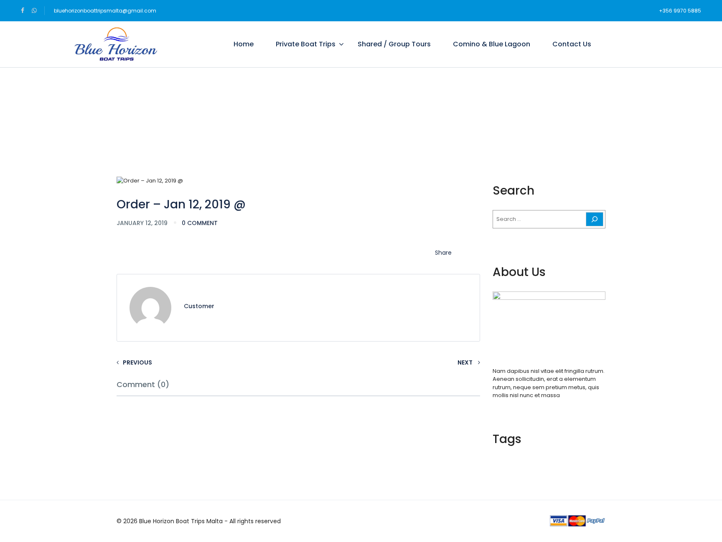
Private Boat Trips (306, 44)
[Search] (594, 219)
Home (244, 44)
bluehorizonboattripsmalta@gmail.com (105, 10)
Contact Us (571, 44)
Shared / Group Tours (394, 44)
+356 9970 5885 (680, 10)
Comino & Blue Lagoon (491, 44)
